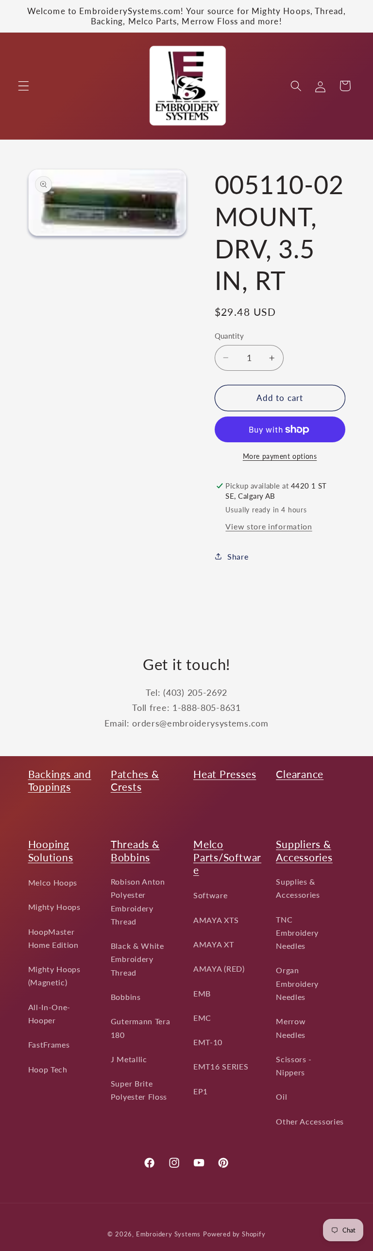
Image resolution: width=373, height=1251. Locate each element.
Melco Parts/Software (227, 857)
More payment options (280, 456)
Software (210, 895)
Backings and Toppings (59, 780)
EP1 (200, 1091)
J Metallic (129, 1059)
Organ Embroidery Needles (297, 983)
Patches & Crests (135, 780)
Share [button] (237, 556)
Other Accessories (310, 1121)
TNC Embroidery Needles (297, 933)
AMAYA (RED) (219, 968)
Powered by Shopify (234, 1234)
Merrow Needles (290, 1027)
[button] (23, 85)
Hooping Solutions (50, 850)
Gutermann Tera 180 (140, 1027)
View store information (268, 526)
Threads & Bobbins (135, 850)
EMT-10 (207, 1042)
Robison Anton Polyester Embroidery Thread (138, 901)
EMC (202, 1017)
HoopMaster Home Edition (53, 938)
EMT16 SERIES (220, 1066)
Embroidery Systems (168, 1234)
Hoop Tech (48, 1069)
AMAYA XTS (215, 920)
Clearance (299, 774)
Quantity (229, 335)
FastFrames (49, 1044)
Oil (281, 1096)
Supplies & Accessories (298, 888)
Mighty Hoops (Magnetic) (54, 975)
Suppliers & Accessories (304, 850)
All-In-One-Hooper (49, 1013)
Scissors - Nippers (294, 1065)
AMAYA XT (213, 944)
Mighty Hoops (54, 906)
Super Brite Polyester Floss (139, 1090)
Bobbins (126, 996)
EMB (202, 993)
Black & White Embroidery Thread (137, 959)
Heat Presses (224, 774)
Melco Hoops (53, 882)
